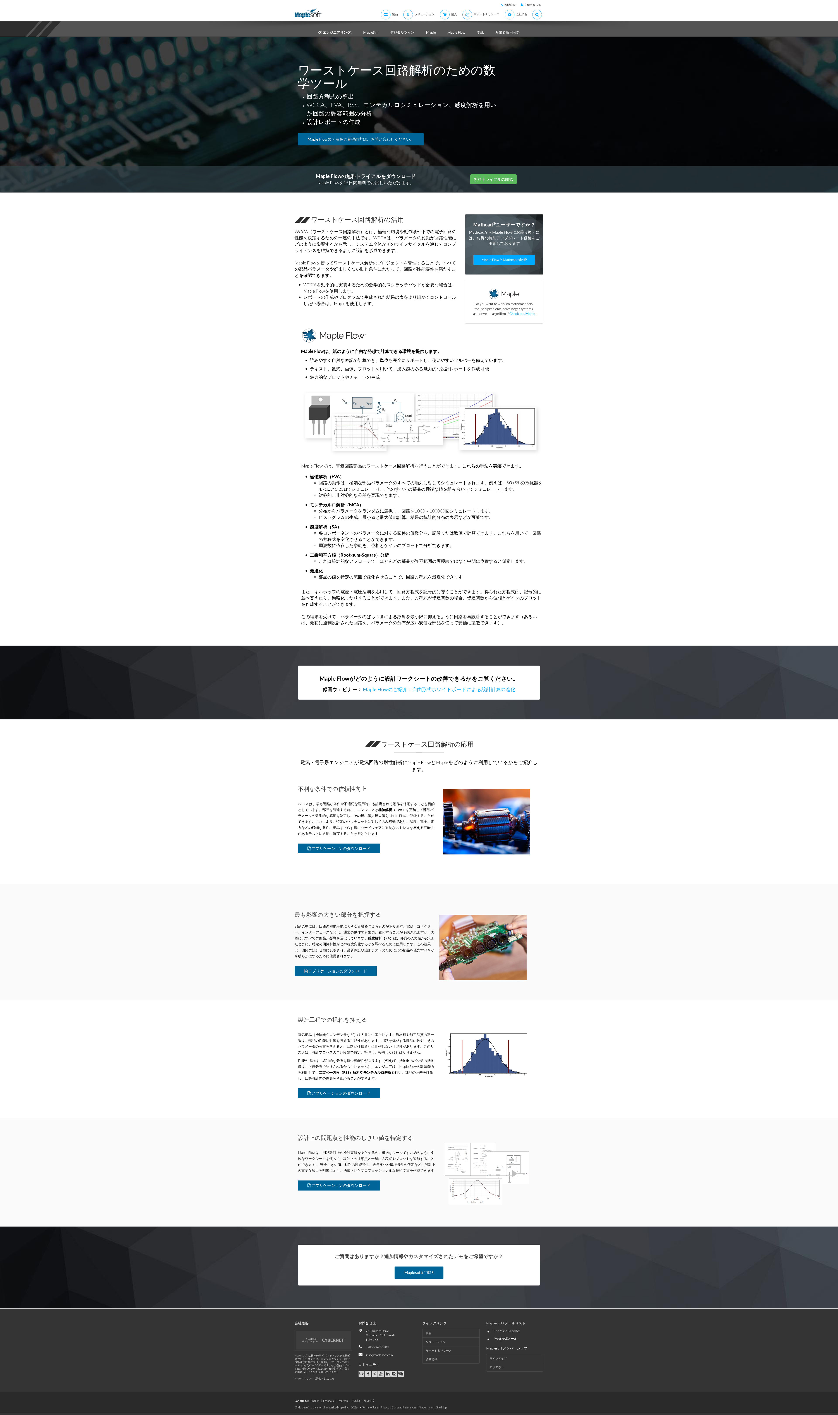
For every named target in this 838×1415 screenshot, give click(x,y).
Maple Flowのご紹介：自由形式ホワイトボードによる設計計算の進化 (438, 689)
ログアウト (497, 1367)
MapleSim (370, 32)
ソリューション (436, 1342)
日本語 (356, 1401)
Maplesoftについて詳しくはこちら (315, 1378)
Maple (431, 32)
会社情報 (431, 1359)
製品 (428, 1333)
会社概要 (302, 1323)
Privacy (384, 1407)
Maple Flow (456, 32)
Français (328, 1401)
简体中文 (369, 1401)
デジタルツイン (402, 32)
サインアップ (498, 1358)
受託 (480, 32)
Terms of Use (370, 1407)
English (315, 1401)
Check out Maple (522, 313)
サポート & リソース (439, 1350)
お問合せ (510, 5)
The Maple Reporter (507, 1331)
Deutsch (343, 1401)
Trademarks (426, 1407)
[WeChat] (401, 1374)
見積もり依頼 (532, 5)
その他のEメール (505, 1338)
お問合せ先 (367, 1323)
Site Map (441, 1407)
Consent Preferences (404, 1407)
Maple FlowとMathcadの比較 (504, 259)
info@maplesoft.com (379, 1355)
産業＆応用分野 (507, 32)
